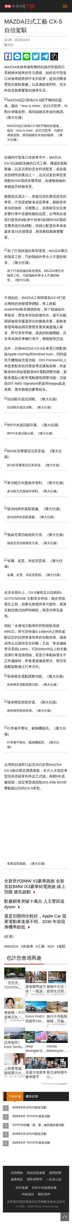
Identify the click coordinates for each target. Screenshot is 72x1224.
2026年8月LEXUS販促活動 (29, 1107)
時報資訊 (28, 1194)
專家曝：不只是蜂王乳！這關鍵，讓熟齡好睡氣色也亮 (14, 1015)
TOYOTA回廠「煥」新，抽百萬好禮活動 (38, 1125)
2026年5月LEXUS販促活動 (29, 1133)
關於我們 (44, 1194)
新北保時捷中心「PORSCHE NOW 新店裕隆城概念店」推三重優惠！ (57, 1074)
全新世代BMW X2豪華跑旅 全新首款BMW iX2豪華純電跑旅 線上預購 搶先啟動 (34, 886)
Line (26, 56)
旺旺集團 (22, 1187)
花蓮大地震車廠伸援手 (35, 1074)
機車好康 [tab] (32, 1096)
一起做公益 (53, 1179)
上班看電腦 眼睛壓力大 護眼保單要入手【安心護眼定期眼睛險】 (14, 1071)
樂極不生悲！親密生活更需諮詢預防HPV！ (57, 989)
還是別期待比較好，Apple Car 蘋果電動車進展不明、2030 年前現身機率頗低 (35, 921)
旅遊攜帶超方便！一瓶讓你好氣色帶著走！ (35, 989)
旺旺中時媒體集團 (44, 1187)
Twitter (36, 56)
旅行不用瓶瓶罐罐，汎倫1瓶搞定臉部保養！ (57, 1019)
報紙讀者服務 (36, 1172)
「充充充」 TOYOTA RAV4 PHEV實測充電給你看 (14, 985)
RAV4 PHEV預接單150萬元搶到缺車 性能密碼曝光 (35, 1019)
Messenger (17, 56)
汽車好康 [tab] (15, 1096)
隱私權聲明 (34, 1179)
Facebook (8, 56)
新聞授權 (55, 1172)
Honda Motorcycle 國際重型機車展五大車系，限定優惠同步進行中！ (57, 1048)
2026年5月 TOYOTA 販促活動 (31, 1142)
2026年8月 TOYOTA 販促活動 (31, 1116)
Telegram (45, 56)
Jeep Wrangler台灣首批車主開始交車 (35, 1048)
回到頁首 (64, 1217)
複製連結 (54, 56)
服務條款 (17, 1179)
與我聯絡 (17, 1172)
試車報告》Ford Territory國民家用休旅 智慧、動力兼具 (14, 1045)
